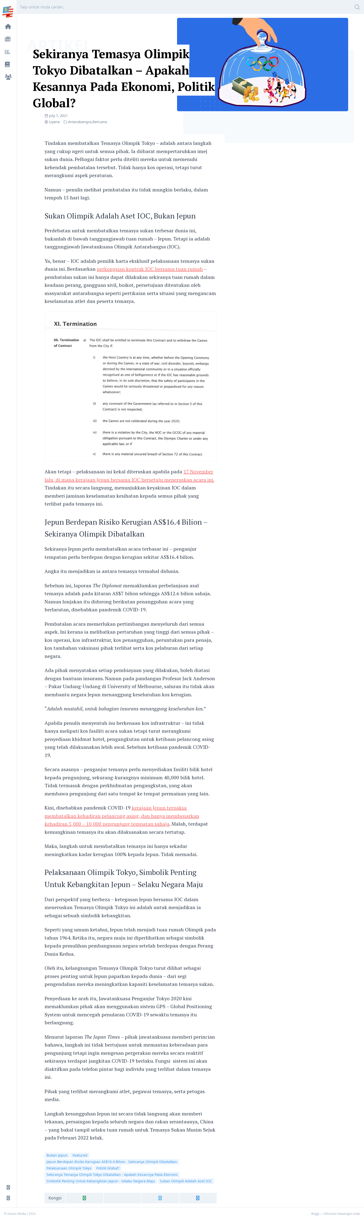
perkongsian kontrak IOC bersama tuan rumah (150, 269)
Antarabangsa (80, 121)
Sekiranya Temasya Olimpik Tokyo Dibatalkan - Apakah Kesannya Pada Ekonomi (112, 1174)
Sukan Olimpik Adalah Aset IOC (186, 1181)
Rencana (100, 121)
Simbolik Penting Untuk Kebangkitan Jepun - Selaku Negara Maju (101, 1181)
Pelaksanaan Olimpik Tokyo (69, 1168)
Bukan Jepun (57, 1155)
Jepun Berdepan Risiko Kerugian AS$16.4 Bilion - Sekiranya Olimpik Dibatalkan (112, 1161)
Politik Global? (107, 1168)
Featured (80, 1155)
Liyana (54, 121)
